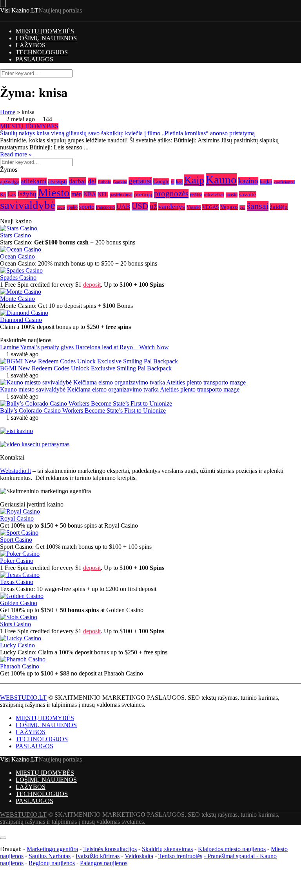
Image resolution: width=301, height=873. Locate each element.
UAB (123, 206)
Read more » (16, 154)
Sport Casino (16, 539)
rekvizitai (214, 195)
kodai (266, 182)
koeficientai (284, 182)
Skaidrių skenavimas (167, 849)
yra (242, 207)
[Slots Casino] (18, 617)
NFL (103, 195)
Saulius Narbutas (50, 856)
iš (172, 182)
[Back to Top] (2, 828)
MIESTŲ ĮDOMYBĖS (45, 31)
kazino (248, 181)
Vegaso (229, 207)
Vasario (194, 207)
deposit (92, 284)
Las (11, 194)
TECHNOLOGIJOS (42, 52)
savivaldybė (27, 205)
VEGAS (210, 207)
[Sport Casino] (19, 532)
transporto (105, 207)
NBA (89, 194)
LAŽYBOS (30, 45)
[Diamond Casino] (24, 312)
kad (179, 182)
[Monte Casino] (20, 291)
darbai (77, 181)
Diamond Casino (21, 319)
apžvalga (9, 181)
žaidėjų (279, 206)
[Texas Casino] (20, 574)
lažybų (27, 194)
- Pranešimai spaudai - (232, 856)
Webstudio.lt (15, 470)
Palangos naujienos (103, 863)
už (153, 206)
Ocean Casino (17, 256)
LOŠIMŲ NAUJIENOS (46, 38)
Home (7, 112)
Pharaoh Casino (19, 666)
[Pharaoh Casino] (22, 659)
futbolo (104, 182)
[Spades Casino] (21, 270)
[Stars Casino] (18, 228)
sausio (232, 195)
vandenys (171, 206)
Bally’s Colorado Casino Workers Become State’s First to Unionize (83, 410)
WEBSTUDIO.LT (23, 697)
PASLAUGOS (34, 59)
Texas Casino (16, 581)
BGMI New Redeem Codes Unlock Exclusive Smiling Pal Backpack (86, 368)
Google (161, 181)
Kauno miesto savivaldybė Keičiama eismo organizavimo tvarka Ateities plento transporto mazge (119, 389)
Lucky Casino (17, 645)
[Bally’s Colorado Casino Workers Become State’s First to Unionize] (86, 403)
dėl (92, 181)
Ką (3, 195)
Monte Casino (17, 298)
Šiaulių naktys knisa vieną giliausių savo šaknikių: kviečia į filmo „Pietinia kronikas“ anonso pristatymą (127, 133)
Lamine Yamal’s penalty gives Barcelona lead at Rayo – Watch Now (84, 347)
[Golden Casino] (22, 596)
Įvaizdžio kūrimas (98, 856)
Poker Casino (16, 560)
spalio (72, 207)
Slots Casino (15, 624)
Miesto (54, 192)
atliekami (34, 181)
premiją (143, 194)
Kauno (221, 179)
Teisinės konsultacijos (110, 849)
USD (140, 206)
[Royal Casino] (20, 511)
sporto (86, 206)
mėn (76, 194)
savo (61, 207)
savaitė (247, 194)
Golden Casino (18, 603)
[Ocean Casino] (20, 249)
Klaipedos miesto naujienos (232, 849)
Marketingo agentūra (52, 849)
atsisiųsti (57, 182)
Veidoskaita (139, 856)
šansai (257, 206)
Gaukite (120, 182)
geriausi (140, 181)
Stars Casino (15, 235)
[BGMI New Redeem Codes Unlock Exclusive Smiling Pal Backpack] (89, 361)
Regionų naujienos (52, 863)
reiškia (196, 195)
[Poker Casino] (20, 553)
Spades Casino (18, 277)
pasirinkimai (121, 195)
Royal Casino (17, 518)
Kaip (194, 180)
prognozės (171, 193)
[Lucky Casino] (20, 638)
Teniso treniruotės (180, 856)
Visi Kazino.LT (19, 10)
